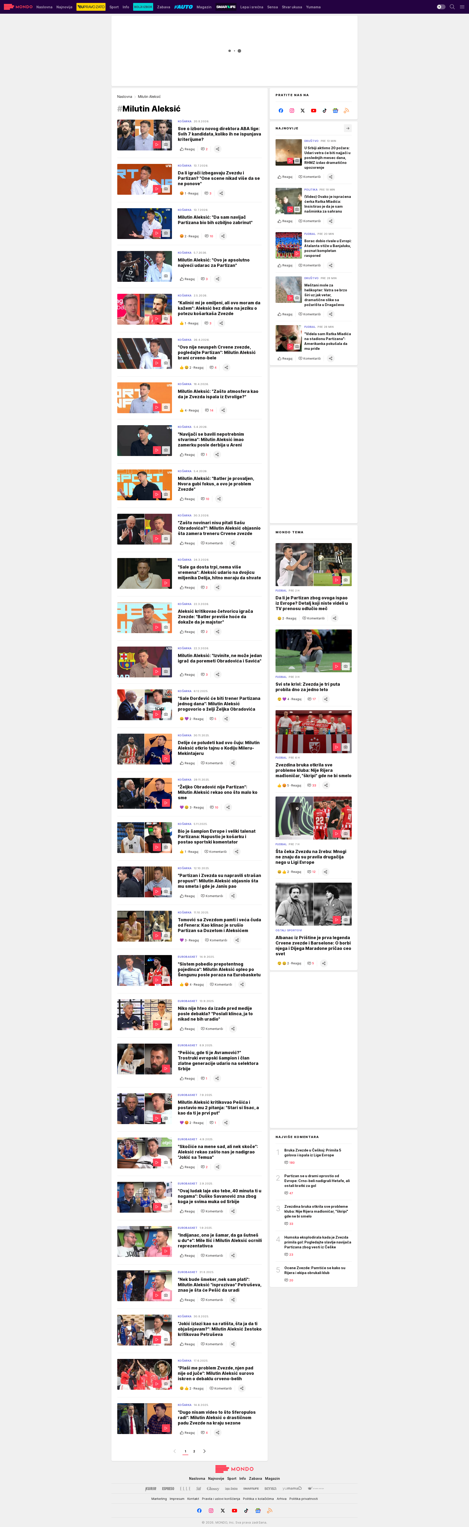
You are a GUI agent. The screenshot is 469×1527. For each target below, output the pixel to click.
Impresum (177, 1499)
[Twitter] (302, 110)
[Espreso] (168, 1489)
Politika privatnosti (303, 1499)
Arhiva (282, 1499)
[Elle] (185, 1489)
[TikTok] (324, 110)
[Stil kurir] (198, 1489)
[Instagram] (292, 110)
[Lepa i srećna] (231, 1489)
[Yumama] (292, 1489)
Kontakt (193, 1499)
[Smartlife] (251, 1489)
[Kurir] (150, 1489)
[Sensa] (271, 1489)
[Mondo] (18, 7)
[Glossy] (213, 1489)
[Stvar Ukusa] (316, 1489)
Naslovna (124, 96)
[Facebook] (281, 110)
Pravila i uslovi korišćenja (221, 1499)
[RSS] (346, 110)
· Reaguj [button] (191, 193)
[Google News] (335, 110)
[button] (204, 149)
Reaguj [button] (190, 149)
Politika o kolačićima (258, 1499)
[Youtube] (313, 110)
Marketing (159, 1499)
